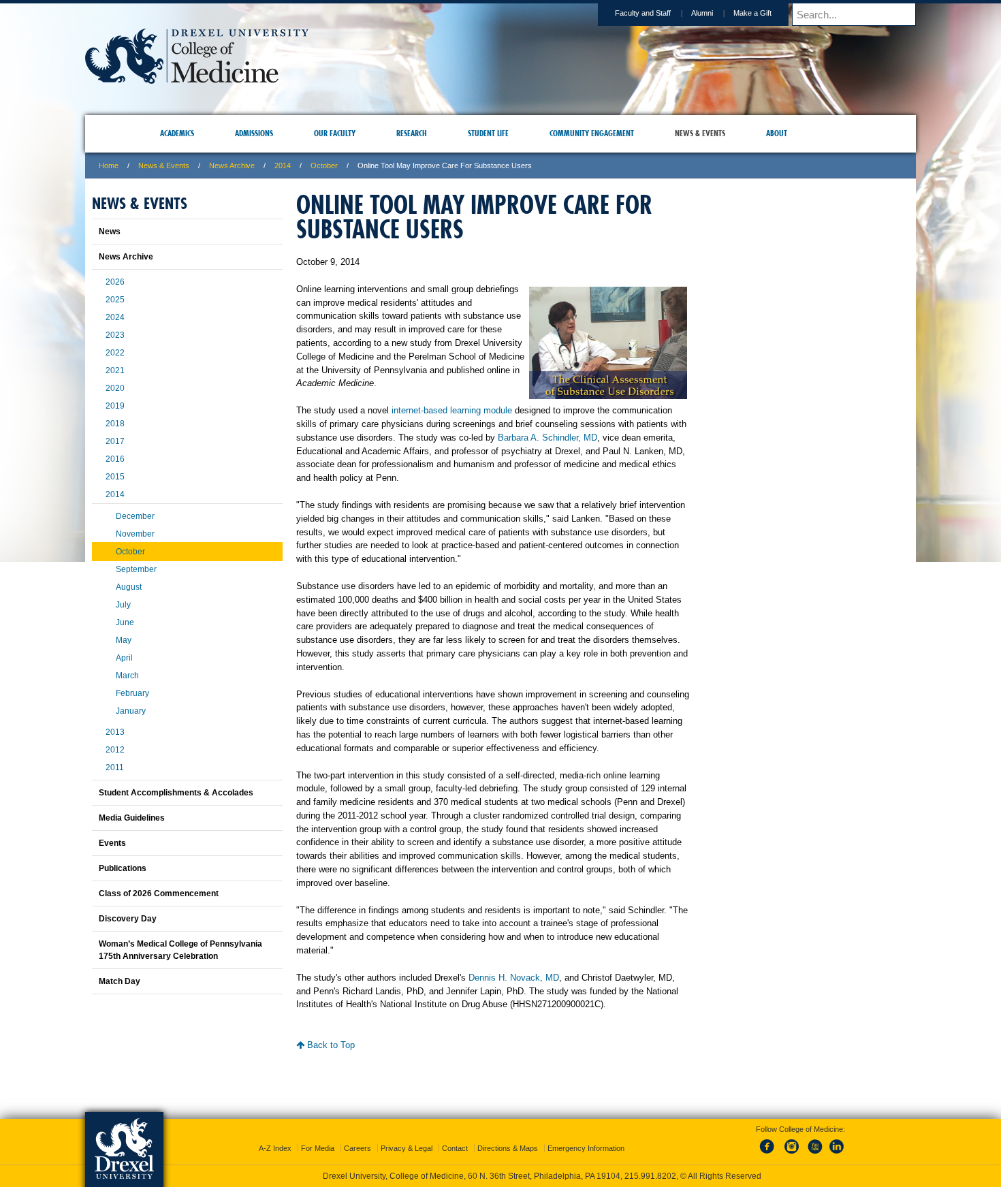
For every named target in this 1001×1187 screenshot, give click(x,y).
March (127, 675)
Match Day (119, 981)
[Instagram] (792, 1142)
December (135, 516)
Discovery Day (128, 918)
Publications (122, 868)
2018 (115, 423)
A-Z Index (275, 1136)
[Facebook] (769, 1142)
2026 (115, 282)
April (124, 658)
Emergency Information (585, 1136)
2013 (115, 732)
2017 (115, 441)
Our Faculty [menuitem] (334, 133)
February (132, 693)
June (125, 622)
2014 (282, 165)
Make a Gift (752, 13)
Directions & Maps (507, 1136)
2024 (115, 317)
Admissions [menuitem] (254, 133)
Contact (455, 1136)
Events (112, 843)
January (131, 711)
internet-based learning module (452, 410)
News (110, 231)
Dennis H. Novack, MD (513, 977)
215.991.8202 (682, 1164)
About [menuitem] (776, 133)
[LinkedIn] (837, 1142)
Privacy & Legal (406, 1136)
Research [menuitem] (411, 133)
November (135, 534)
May (123, 640)
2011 (115, 767)
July (123, 605)
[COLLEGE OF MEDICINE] (196, 79)
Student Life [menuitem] (488, 133)
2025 (115, 299)
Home (108, 165)
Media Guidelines (132, 818)
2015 (115, 476)
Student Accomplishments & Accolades (176, 792)
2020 (115, 388)
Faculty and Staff (643, 13)
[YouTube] (814, 1142)
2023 (115, 335)
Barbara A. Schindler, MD (547, 437)
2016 (115, 459)
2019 (115, 406)
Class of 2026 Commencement (159, 893)
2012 (115, 750)
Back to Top (329, 1045)
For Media (317, 1136)
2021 (115, 370)
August (129, 587)
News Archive (232, 165)
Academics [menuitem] (177, 133)
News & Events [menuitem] (700, 133)
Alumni (702, 13)
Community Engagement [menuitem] (592, 133)
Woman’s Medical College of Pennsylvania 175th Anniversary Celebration (180, 950)
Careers (357, 1136)
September (136, 569)
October (324, 165)
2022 (115, 353)
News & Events (163, 165)
